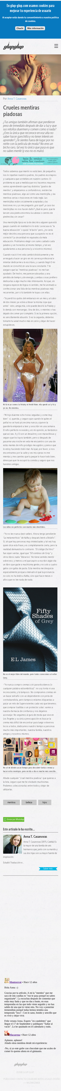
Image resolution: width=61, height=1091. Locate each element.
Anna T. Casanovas (17, 98)
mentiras (11, 802)
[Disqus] (30, 924)
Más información (35, 28)
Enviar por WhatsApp (15, 819)
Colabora (32, 1078)
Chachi (20, 28)
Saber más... (48, 868)
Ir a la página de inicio (20, 50)
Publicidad (9, 1078)
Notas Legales (45, 1078)
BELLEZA (29, 802)
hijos (45, 802)
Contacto (20, 1078)
